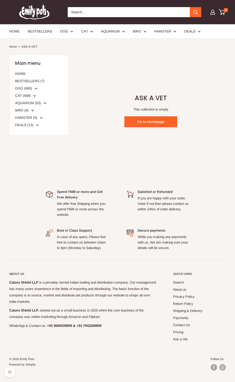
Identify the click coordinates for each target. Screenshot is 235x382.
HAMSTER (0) (26, 117)
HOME (14, 31)
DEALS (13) (24, 125)
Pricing (178, 332)
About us (179, 289)
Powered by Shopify (22, 364)
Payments (180, 318)
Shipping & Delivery (187, 311)
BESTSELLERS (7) (30, 81)
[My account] (212, 12)
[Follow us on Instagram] (222, 367)
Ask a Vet (180, 339)
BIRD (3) (22, 110)
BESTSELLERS (40, 31)
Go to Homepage (150, 122)
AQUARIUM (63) (28, 103)
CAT (84, 31)
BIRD (137, 31)
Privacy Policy (184, 296)
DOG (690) (24, 88)
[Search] (195, 12)
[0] (222, 12)
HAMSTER (162, 31)
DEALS (190, 31)
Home (13, 46)
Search (178, 282)
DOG (64, 31)
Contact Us (181, 325)
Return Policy (183, 304)
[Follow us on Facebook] (214, 367)
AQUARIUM (110, 31)
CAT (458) (23, 96)
